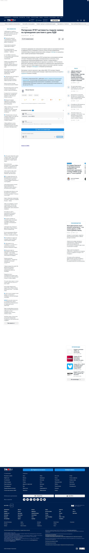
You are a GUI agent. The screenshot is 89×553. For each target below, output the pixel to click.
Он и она (57, 475)
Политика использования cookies (51, 541)
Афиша (41, 17)
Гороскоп (46, 17)
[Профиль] (84, 20)
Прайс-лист (6, 477)
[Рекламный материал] (55, 20)
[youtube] (41, 499)
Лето (41, 482)
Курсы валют (53, 17)
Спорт (71, 475)
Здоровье (25, 490)
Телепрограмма (34, 17)
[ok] (31, 499)
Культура (42, 480)
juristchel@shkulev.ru (34, 540)
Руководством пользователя (50, 534)
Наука (41, 486)
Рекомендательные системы (50, 543)
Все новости (11, 29)
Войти (26, 137)
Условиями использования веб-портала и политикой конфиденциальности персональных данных (63, 536)
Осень (56, 477)
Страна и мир (73, 480)
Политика (57, 480)
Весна (24, 480)
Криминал (42, 477)
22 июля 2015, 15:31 (25, 35)
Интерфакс (35, 66)
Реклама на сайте (8, 475)
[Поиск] (77, 20)
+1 (58, 118)
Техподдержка (7, 486)
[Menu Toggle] (4, 20)
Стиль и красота (73, 477)
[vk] (27, 499)
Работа (56, 484)
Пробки (39, 20)
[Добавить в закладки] (59, 39)
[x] (37, 499)
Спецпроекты (73, 486)
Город (24, 482)
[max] (34, 499)
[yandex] (44, 499)
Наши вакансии (7, 484)
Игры (58, 17)
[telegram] (24, 499)
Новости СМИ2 (25, 145)
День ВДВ (24, 95)
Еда (24, 486)
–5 (62, 118)
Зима (41, 475)
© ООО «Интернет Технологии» (10, 548)
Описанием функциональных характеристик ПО (54, 535)
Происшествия (58, 482)
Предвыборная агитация (10, 488)
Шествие (36, 95)
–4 (62, 126)
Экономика (72, 484)
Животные (25, 488)
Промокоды (15, 17)
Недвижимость (8, 17)
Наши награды (7, 482)
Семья (56, 490)
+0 (58, 126)
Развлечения (58, 486)
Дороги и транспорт (27, 484)
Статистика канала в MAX (10, 490)
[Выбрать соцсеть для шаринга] (62, 39)
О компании (7, 480)
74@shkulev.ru (18, 539)
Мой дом (42, 484)
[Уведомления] (81, 20)
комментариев (28, 39)
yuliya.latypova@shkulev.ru (72, 530)
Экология (72, 482)
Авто (24, 475)
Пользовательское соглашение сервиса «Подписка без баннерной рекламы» (59, 544)
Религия (57, 488)
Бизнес (24, 477)
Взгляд (53, 52)
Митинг (30, 95)
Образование (43, 490)
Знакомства (22, 17)
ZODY (61, 17)
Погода (28, 17)
